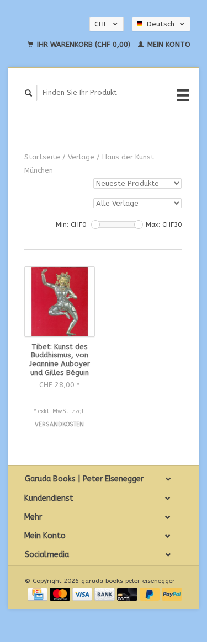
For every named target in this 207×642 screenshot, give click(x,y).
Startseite (42, 157)
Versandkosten (59, 424)
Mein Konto (167, 44)
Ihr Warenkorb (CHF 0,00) (83, 44)
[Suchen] (28, 93)
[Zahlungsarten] (39, 593)
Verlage (81, 157)
